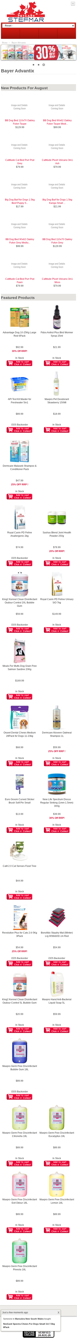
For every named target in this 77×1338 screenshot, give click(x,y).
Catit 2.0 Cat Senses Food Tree (19, 866)
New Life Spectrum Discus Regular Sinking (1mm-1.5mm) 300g (56, 802)
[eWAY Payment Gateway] (38, 1337)
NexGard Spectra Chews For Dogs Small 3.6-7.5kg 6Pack (29, 1325)
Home (5, 42)
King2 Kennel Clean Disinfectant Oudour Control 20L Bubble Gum (19, 602)
